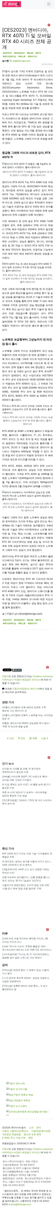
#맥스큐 (22, 56)
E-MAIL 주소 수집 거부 (14, 1137)
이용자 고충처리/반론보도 (15, 1131)
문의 (38, 1127)
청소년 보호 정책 (32, 1134)
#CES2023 (19, 53)
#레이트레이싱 (9, 56)
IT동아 (5, 676)
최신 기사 (8, 848)
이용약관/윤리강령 (40, 1131)
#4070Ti (7, 53)
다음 (44, 738)
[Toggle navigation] (49, 4)
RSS (30, 1137)
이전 (11, 738)
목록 (34, 738)
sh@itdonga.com (21, 60)
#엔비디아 (32, 56)
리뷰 (5, 933)
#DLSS (30, 53)
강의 (5, 965)
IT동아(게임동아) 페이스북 (26, 688)
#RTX (38, 53)
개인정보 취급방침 (11, 1134)
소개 (31, 1127)
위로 (22, 738)
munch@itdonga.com (19, 1204)
